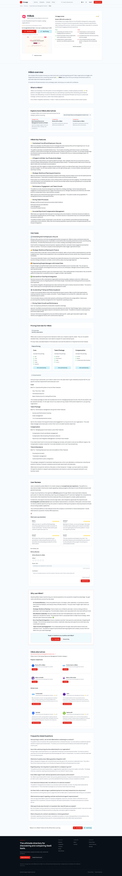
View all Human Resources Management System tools (76, 115)
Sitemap (91, 846)
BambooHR (69, 712)
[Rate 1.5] (35, 560)
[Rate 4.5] (42, 560)
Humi (68, 693)
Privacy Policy (92, 842)
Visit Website (30, 31)
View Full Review (36, 704)
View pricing (66, 639)
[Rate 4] (41, 560)
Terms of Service (92, 844)
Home (21, 6)
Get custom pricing (41, 367)
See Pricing (46, 31)
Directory (36, 2)
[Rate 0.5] (32, 560)
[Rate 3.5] (40, 560)
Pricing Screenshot (37, 375)
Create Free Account (37, 857)
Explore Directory (25, 857)
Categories (41, 2)
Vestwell (38, 712)
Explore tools (98, 2)
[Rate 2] (36, 560)
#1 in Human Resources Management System (32, 25)
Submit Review (85, 580)
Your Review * (35, 570)
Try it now (56, 639)
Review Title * (35, 563)
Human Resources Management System (38, 6)
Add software (61, 850)
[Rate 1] (33, 560)
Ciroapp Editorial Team (29, 28)
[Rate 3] (38, 560)
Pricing (53, 2)
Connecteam (39, 693)
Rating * (34, 558)
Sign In (90, 2)
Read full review (38, 55)
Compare (48, 2)
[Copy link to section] (91, 326)
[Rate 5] (43, 560)
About (75, 842)
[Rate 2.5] (37, 560)
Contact (75, 844)
